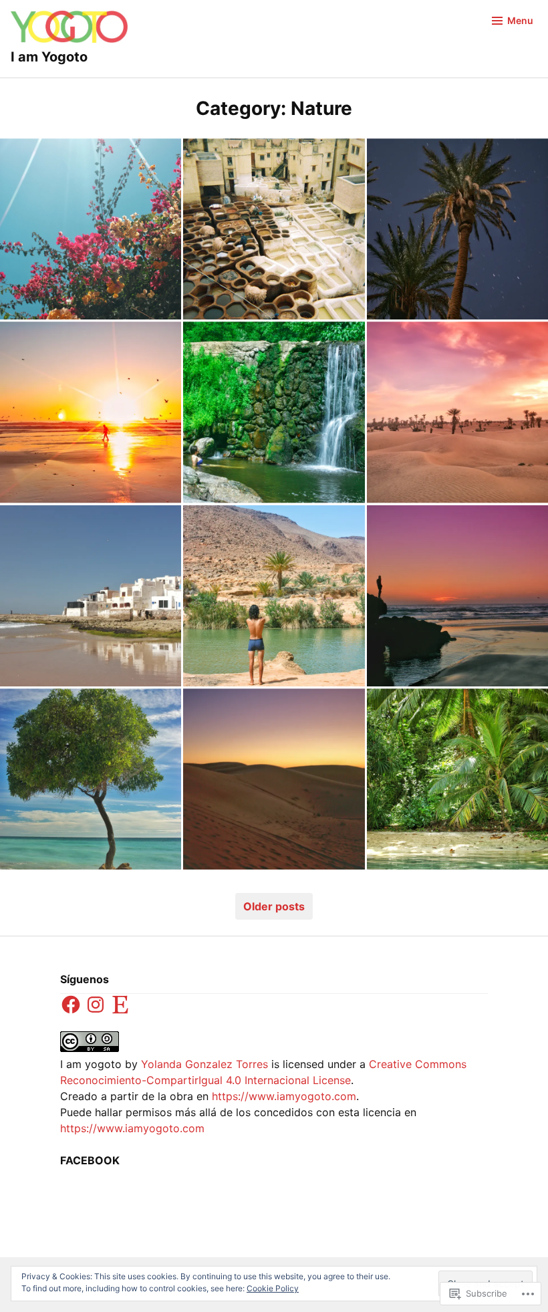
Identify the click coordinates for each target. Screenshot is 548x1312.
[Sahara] (457, 412)
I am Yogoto (49, 57)
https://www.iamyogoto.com (284, 1096)
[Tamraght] (457, 595)
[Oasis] (273, 595)
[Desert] (273, 779)
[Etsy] (120, 1004)
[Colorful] (90, 228)
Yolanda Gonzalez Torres (204, 1064)
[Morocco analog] (273, 228)
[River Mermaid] (273, 412)
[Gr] (90, 779)
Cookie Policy (273, 1288)
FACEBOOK (90, 1160)
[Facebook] (71, 1004)
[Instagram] (95, 1004)
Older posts (274, 906)
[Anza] (90, 412)
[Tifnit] (90, 595)
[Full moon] (457, 228)
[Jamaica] (457, 779)
